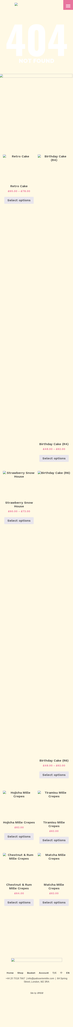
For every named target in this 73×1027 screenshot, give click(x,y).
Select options (19, 200)
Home (10, 973)
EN (67, 973)
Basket (31, 973)
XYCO (40, 993)
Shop (20, 973)
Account (44, 973)
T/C (54, 973)
